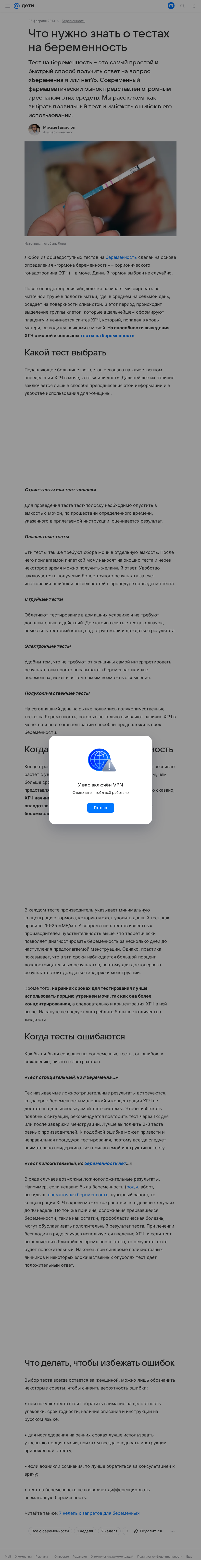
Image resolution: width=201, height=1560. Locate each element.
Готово (100, 808)
